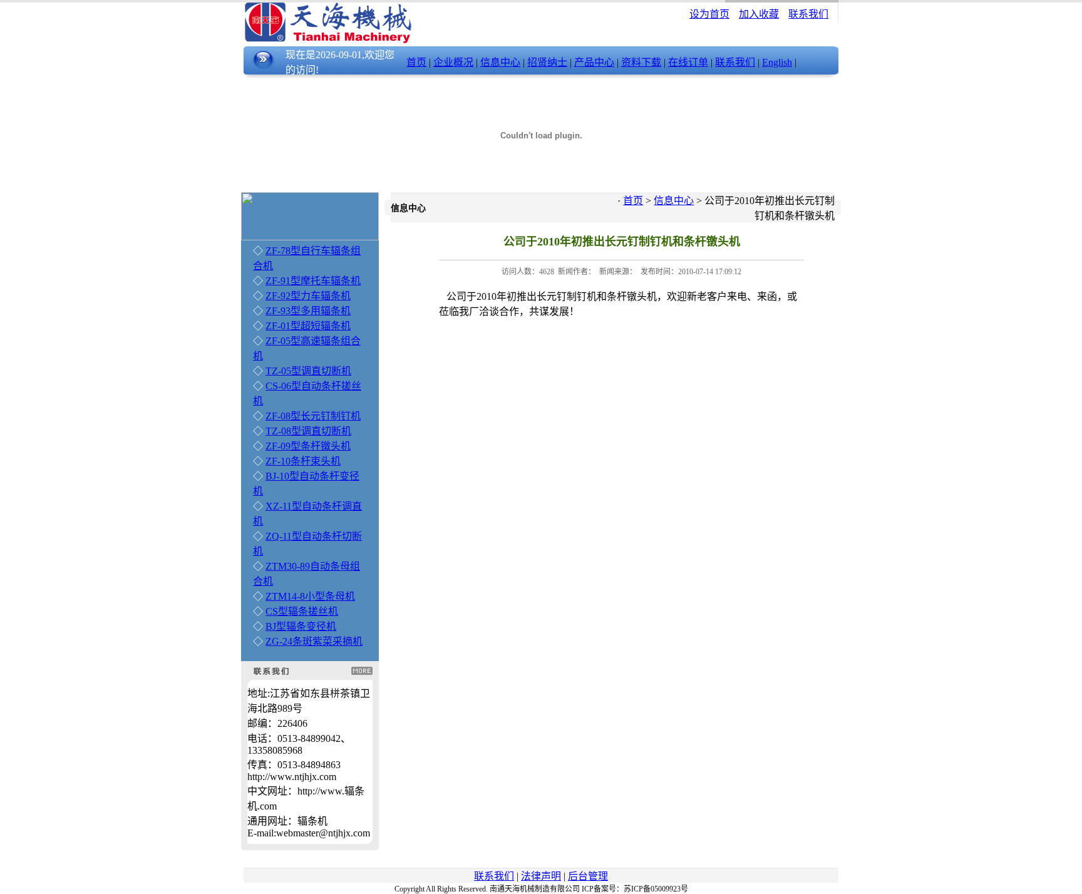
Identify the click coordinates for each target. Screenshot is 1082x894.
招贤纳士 (547, 62)
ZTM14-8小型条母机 (310, 596)
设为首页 (709, 14)
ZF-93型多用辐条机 (308, 311)
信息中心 (500, 62)
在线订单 (688, 62)
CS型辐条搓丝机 (301, 611)
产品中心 (594, 62)
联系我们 (808, 14)
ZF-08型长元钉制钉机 (313, 416)
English (777, 62)
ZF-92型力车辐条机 (308, 295)
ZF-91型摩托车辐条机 (313, 280)
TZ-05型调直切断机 (308, 371)
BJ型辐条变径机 (300, 626)
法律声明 (541, 876)
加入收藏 (759, 14)
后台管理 (588, 876)
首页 (416, 62)
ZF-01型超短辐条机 (308, 326)
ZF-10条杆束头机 (303, 461)
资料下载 (641, 62)
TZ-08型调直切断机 (308, 431)
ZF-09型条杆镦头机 (308, 446)
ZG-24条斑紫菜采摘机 (314, 641)
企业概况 (453, 62)
